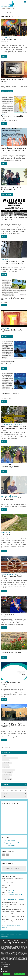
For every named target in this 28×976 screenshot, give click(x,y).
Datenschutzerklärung (5, 964)
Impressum (3, 962)
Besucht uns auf (8, 851)
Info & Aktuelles (7, 863)
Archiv (6, 784)
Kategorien (7, 752)
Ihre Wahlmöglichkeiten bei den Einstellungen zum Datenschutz (14, 942)
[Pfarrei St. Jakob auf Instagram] (7, 855)
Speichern (7, 974)
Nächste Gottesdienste (10, 803)
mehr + (4, 56)
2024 (5, 796)
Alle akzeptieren (19, 974)
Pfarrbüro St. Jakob (8, 876)
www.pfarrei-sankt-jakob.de (16, 899)
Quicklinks (6, 837)
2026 (5, 787)
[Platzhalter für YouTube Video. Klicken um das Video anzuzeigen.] (14, 69)
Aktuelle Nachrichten (10, 16)
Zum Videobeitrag (7, 91)
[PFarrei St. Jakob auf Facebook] (3, 855)
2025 (5, 793)
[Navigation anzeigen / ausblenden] (25, 2)
